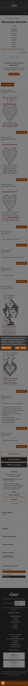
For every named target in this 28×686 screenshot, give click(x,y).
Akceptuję (23, 348)
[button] (2, 683)
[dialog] (14, 343)
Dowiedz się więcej (6, 348)
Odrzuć (17, 348)
